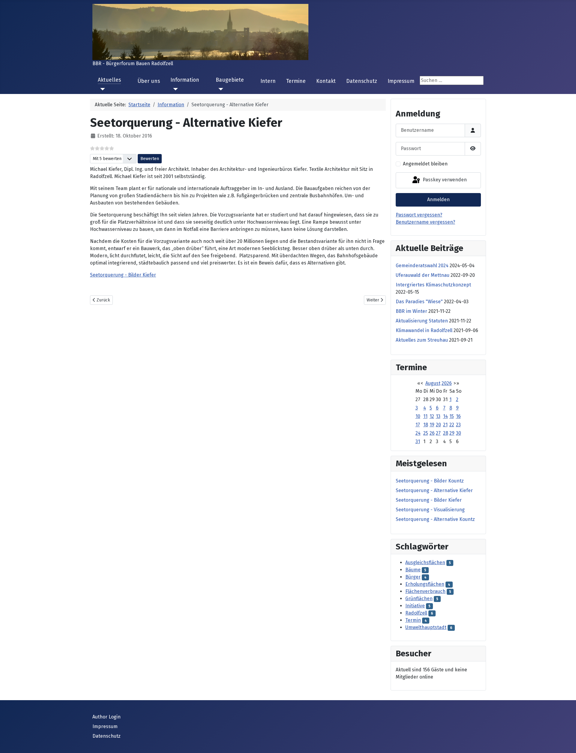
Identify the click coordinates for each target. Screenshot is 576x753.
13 (438, 416)
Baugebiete (230, 80)
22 (451, 425)
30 (458, 433)
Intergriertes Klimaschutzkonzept (433, 285)
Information (184, 80)
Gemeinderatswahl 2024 (422, 265)
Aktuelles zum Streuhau (422, 340)
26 (432, 433)
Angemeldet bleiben (425, 164)
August (432, 383)
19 (432, 425)
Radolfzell (416, 613)
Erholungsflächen (424, 584)
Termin (413, 620)
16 (458, 416)
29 (451, 433)
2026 (447, 383)
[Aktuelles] (101, 89)
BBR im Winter (411, 311)
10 (418, 416)
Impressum (401, 81)
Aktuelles (109, 80)
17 (418, 425)
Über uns (148, 81)
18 (425, 425)
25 (425, 433)
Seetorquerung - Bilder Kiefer (123, 275)
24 (418, 433)
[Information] (174, 89)
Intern (268, 81)
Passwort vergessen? (419, 215)
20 (438, 425)
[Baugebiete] (219, 89)
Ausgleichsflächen (425, 562)
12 (432, 416)
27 (438, 433)
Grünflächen (419, 598)
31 (418, 441)
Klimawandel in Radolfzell (424, 330)
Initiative (415, 606)
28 (445, 433)
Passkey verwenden (444, 180)
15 (451, 416)
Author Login (106, 717)
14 (445, 416)
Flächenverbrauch (425, 591)
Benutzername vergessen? (425, 222)
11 (425, 416)
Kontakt (326, 81)
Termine (296, 81)
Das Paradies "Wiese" (419, 301)
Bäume (413, 570)
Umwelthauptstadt (425, 627)
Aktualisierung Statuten (422, 321)
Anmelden (438, 199)
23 (458, 425)
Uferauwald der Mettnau (422, 275)
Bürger (413, 577)
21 (445, 425)
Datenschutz (361, 81)
